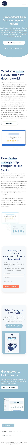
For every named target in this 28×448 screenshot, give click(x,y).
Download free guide (14, 326)
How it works (12, 431)
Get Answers (9, 123)
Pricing (19, 431)
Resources (4, 435)
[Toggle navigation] (24, 3)
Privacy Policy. (20, 444)
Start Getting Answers (14, 43)
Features (4, 431)
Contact (11, 435)
